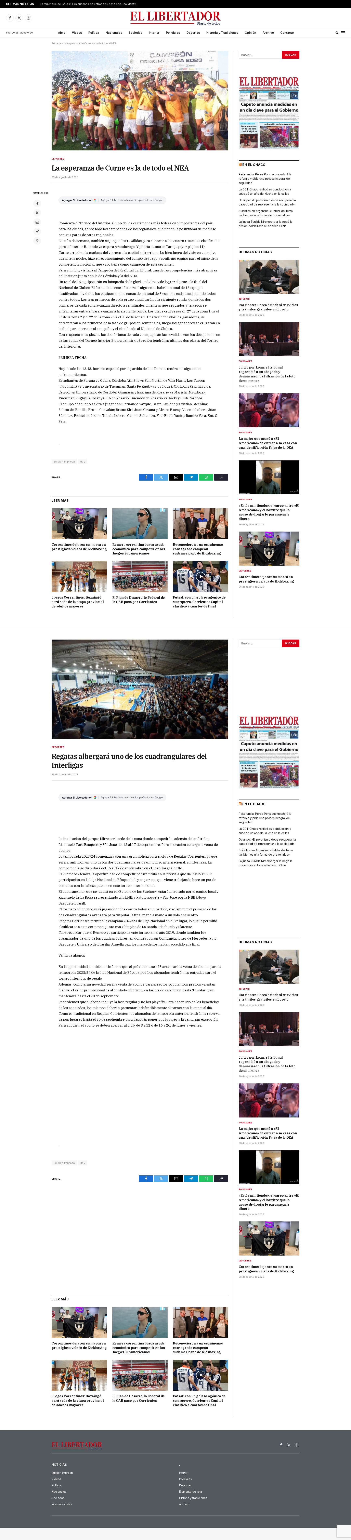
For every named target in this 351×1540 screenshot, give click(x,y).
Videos (77, 32)
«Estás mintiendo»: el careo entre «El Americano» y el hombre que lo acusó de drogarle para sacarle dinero (91, 4)
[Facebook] (37, 203)
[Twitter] (37, 213)
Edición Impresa (64, 461)
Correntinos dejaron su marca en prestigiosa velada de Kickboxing (79, 547)
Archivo (268, 32)
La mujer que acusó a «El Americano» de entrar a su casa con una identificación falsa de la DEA (268, 443)
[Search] (337, 32)
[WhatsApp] (37, 241)
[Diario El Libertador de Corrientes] (175, 18)
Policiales (173, 32)
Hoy (82, 461)
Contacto (287, 32)
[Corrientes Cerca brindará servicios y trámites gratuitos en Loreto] (269, 277)
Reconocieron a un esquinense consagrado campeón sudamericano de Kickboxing (198, 549)
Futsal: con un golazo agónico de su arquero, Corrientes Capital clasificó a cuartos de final (199, 601)
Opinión (250, 32)
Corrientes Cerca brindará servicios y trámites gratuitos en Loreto (268, 307)
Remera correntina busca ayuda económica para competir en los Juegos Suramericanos (138, 549)
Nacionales (114, 32)
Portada (56, 43)
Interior (154, 32)
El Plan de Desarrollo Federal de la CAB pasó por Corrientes (138, 599)
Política (93, 32)
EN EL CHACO (253, 165)
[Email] (37, 222)
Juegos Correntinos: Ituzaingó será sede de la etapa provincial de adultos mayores (78, 601)
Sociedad (135, 32)
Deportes (193, 32)
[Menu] (343, 32)
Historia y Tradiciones (222, 32)
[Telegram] (37, 231)
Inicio (61, 32)
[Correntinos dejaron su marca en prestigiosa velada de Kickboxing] (79, 523)
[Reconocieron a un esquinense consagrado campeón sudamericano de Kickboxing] (200, 523)
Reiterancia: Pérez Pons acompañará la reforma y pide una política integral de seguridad (265, 179)
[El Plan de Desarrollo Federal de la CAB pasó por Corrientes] (140, 576)
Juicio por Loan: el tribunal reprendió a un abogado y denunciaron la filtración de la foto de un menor (267, 374)
